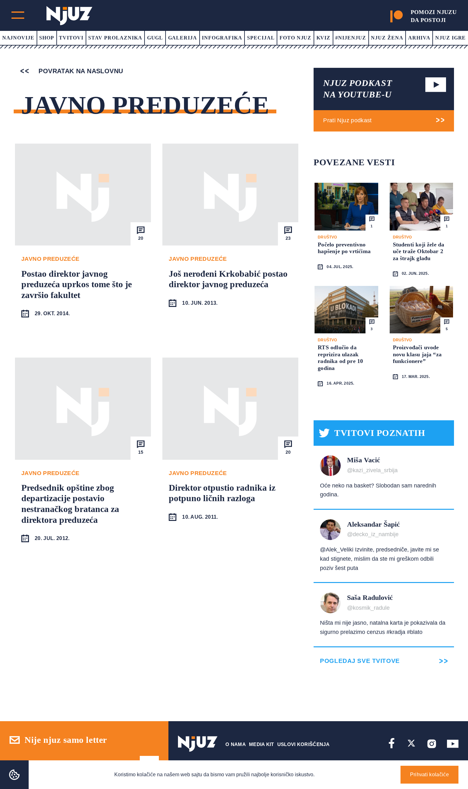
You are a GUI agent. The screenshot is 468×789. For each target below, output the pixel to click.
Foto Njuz (296, 37)
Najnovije (18, 37)
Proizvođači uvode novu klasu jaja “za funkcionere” (417, 354)
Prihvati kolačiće (429, 774)
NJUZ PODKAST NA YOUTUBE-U (357, 88)
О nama (235, 744)
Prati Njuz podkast (347, 120)
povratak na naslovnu (80, 71)
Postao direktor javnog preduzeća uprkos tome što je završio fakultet (76, 284)
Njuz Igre (450, 37)
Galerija (182, 37)
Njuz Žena (387, 37)
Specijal (261, 37)
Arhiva (419, 37)
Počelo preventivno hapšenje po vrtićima (344, 248)
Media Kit (261, 744)
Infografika (222, 37)
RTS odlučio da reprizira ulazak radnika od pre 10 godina (340, 357)
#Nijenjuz (350, 37)
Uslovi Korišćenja (303, 744)
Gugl (155, 37)
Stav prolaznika (115, 37)
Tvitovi (71, 37)
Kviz (323, 37)
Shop (46, 37)
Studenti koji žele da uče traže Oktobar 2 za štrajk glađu (418, 251)
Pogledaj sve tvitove (360, 661)
